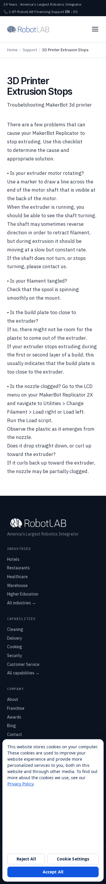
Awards (14, 717)
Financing (42, 11)
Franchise (15, 708)
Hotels (13, 559)
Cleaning (15, 629)
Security (14, 655)
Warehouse (17, 585)
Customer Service (23, 664)
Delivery (14, 638)
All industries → (21, 603)
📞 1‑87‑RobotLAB (19, 11)
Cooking (14, 646)
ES (75, 11)
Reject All (26, 859)
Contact (14, 734)
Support (57, 11)
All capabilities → (23, 673)
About (12, 699)
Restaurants (18, 567)
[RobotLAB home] (28, 29)
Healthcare (17, 576)
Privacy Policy (20, 784)
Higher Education (22, 594)
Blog (11, 725)
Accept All (53, 872)
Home (12, 49)
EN (67, 11)
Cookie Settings (73, 859)
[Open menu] (95, 29)
